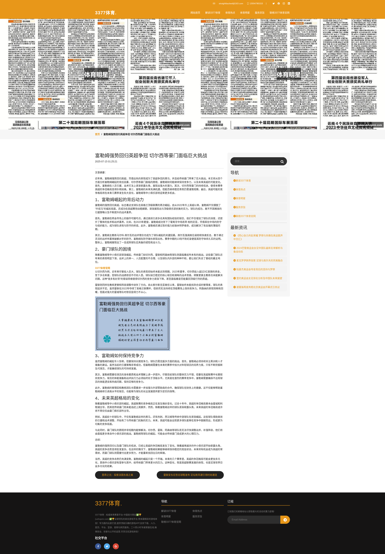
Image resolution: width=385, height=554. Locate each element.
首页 (97, 134)
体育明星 (245, 12)
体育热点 (230, 12)
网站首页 (195, 12)
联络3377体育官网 (280, 12)
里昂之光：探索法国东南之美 (117, 475)
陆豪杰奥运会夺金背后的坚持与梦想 (255, 269)
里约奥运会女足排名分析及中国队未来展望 (259, 278)
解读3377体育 (212, 12)
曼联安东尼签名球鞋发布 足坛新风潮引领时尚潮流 (190, 475)
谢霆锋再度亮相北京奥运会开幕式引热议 (258, 287)
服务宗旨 (260, 12)
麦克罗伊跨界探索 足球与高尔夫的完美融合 (259, 260)
